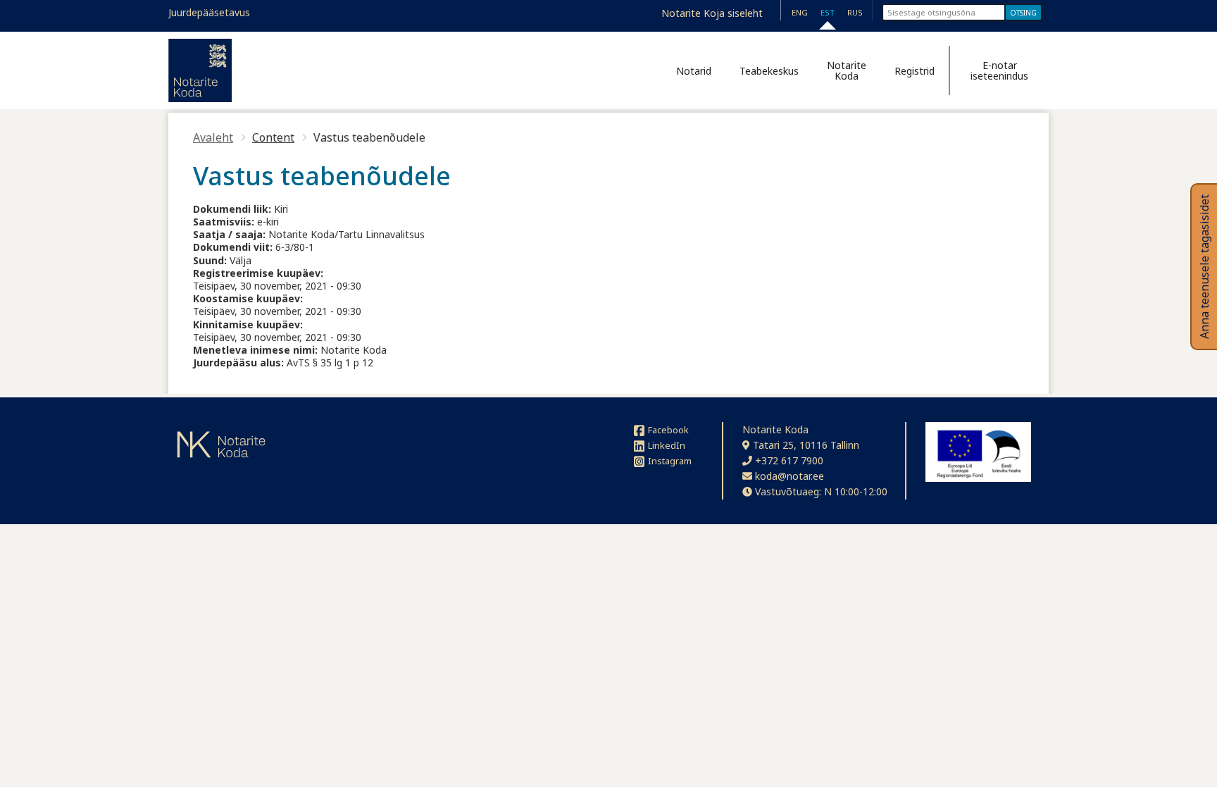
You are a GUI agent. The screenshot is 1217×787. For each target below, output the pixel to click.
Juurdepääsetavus (209, 12)
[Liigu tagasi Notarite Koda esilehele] (200, 70)
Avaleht (213, 137)
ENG (800, 12)
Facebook (668, 429)
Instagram (670, 460)
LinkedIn (666, 445)
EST (827, 12)
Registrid (914, 71)
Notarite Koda (846, 70)
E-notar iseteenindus (999, 70)
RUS (855, 12)
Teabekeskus (769, 71)
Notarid (693, 71)
